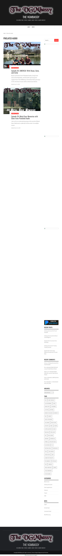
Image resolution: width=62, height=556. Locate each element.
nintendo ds (52, 438)
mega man (47, 432)
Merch (33, 27)
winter (55, 467)
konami (55, 425)
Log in (45, 504)
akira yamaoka (51, 400)
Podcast (13, 67)
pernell (46, 441)
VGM (17, 67)
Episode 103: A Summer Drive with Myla (50, 341)
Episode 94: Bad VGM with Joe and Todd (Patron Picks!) (51, 373)
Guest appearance (48, 487)
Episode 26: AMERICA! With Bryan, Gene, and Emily (25, 71)
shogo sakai (47, 454)
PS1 (52, 445)
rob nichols (55, 448)
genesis (49, 416)
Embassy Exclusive (48, 412)
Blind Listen (47, 406)
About (29, 27)
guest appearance (48, 419)
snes (53, 454)
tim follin (54, 461)
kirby (51, 425)
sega (46, 451)
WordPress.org (47, 514)
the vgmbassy (47, 461)
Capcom (46, 409)
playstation (47, 445)
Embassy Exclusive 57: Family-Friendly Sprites (50, 346)
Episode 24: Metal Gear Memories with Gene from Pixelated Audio (24, 117)
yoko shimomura (48, 470)
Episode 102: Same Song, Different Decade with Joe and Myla (50, 352)
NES (45, 435)
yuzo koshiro (47, 473)
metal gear (53, 432)
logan (54, 429)
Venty (45, 363)
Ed (13, 84)
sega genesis (51, 451)
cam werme (53, 406)
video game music (48, 467)
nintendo (47, 438)
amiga (54, 403)
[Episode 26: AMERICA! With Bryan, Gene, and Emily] (22, 55)
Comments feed (47, 511)
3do (45, 400)
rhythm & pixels (48, 448)
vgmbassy (50, 464)
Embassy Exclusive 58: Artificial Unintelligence (50, 336)
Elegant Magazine (38, 552)
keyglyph (47, 425)
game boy (56, 412)
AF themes (46, 552)
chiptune (51, 409)
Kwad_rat (46, 371)
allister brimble (48, 403)
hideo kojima (53, 422)
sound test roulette (49, 457)
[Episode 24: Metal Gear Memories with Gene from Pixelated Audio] (22, 100)
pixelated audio (53, 441)
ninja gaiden (50, 435)
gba (45, 416)
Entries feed (47, 508)
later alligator (48, 429)
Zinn (45, 377)
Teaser (45, 493)
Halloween (47, 422)
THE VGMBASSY (31, 17)
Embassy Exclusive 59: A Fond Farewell (50, 331)
